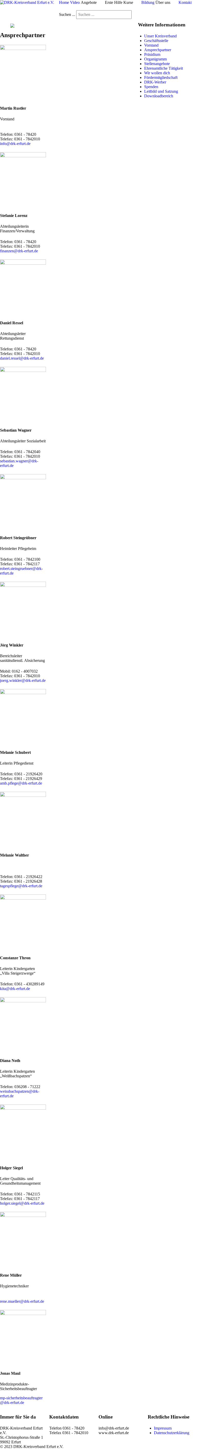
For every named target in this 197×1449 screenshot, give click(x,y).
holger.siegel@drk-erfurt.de (22, 1203)
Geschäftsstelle (156, 40)
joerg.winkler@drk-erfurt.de (23, 680)
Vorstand (151, 45)
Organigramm (155, 59)
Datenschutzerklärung (171, 1433)
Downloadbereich (158, 96)
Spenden (151, 87)
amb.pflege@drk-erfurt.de (21, 783)
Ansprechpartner (157, 50)
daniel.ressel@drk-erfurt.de (22, 358)
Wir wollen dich (157, 73)
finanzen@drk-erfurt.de (19, 251)
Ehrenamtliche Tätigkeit (163, 68)
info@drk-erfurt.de (15, 143)
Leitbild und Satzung (161, 91)
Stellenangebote (157, 63)
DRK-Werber (155, 82)
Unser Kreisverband (160, 36)
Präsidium (152, 54)
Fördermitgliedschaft (161, 77)
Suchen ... (67, 14)
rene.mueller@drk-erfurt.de (22, 1301)
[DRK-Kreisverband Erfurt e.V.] (27, 2)
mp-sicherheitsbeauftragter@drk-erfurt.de (21, 1400)
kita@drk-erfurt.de (15, 988)
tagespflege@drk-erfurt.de (21, 886)
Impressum (163, 1428)
